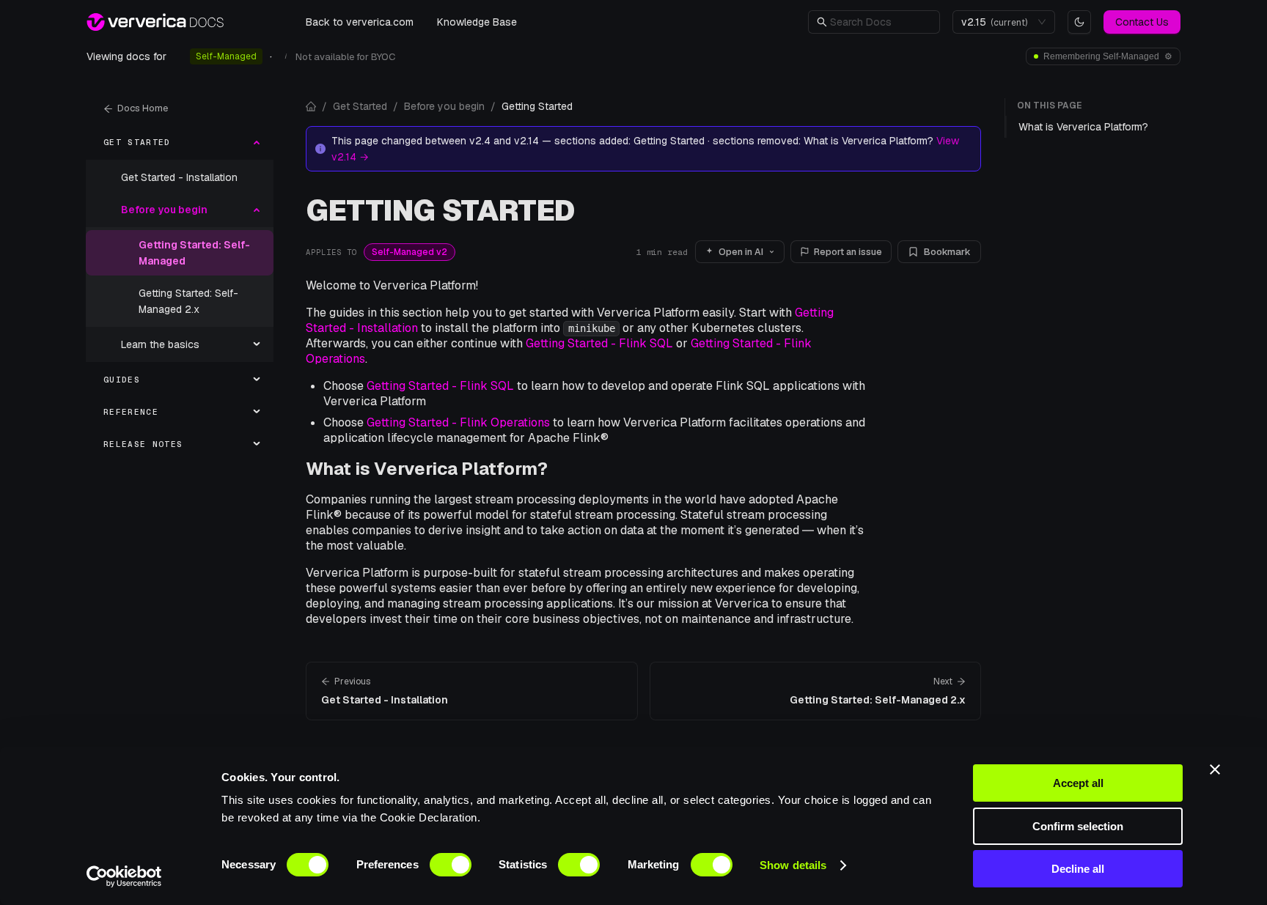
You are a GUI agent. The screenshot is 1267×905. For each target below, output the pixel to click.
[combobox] (997, 22)
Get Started (360, 106)
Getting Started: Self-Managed (194, 252)
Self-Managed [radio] (226, 56)
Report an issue (848, 251)
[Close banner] (1215, 769)
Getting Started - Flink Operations (458, 422)
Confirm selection (1077, 826)
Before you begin (444, 106)
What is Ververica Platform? (427, 468)
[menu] (179, 293)
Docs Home (142, 108)
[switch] (450, 864)
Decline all (1077, 868)
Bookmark (947, 251)
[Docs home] (311, 106)
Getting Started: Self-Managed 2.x (188, 301)
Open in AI (741, 251)
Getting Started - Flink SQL (599, 343)
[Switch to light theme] (1079, 22)
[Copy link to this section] (559, 469)
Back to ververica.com (360, 22)
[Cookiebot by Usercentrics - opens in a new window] (124, 876)
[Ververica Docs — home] (155, 22)
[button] (880, 22)
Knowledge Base (477, 22)
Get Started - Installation (179, 177)
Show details (793, 865)
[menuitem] (179, 142)
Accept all (1078, 783)
